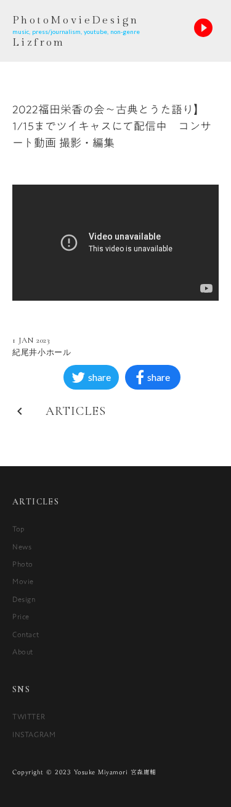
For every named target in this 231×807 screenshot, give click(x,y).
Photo (22, 563)
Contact (25, 634)
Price (21, 616)
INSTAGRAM (33, 734)
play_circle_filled (203, 28)
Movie (23, 581)
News (21, 546)
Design (24, 599)
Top (18, 528)
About (22, 651)
